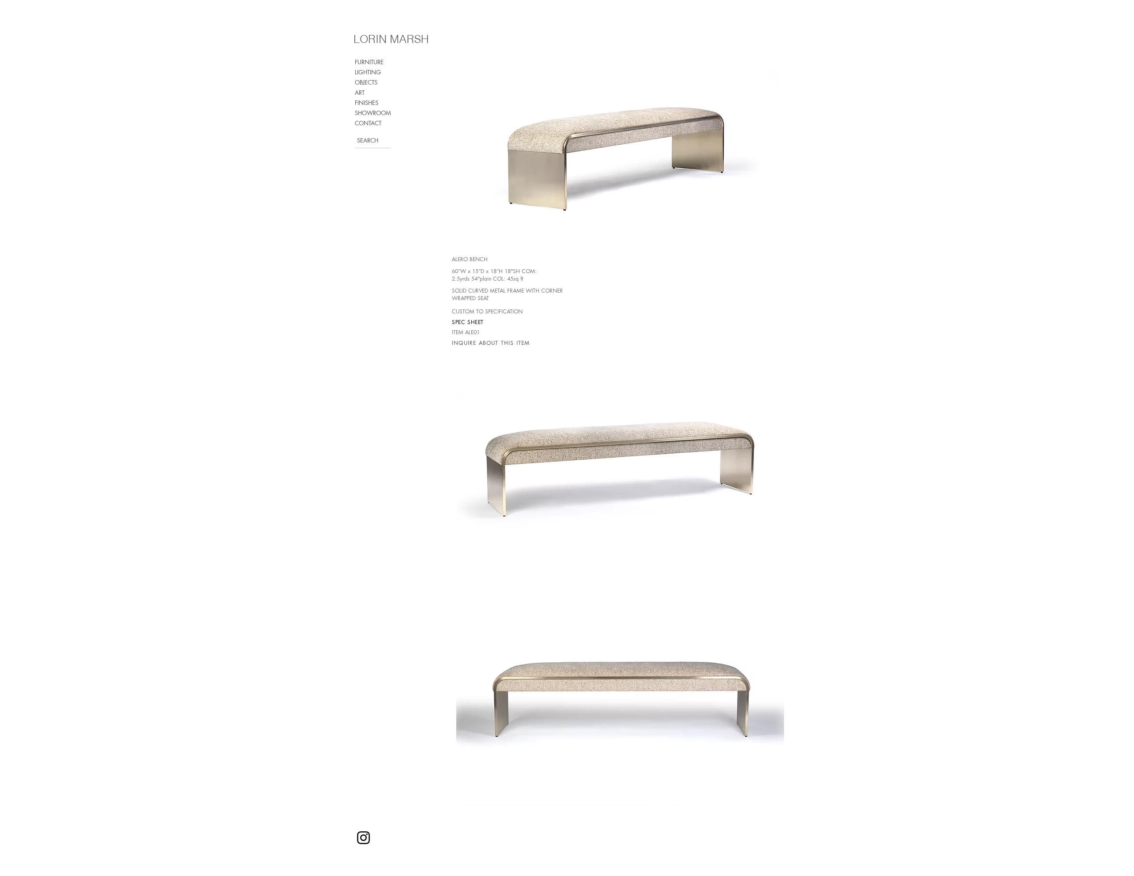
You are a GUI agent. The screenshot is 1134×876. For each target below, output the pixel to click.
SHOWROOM (373, 113)
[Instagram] (363, 837)
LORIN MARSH (391, 39)
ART (360, 92)
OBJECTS (366, 82)
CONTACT (368, 123)
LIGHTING (368, 72)
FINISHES (366, 103)
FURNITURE (369, 62)
